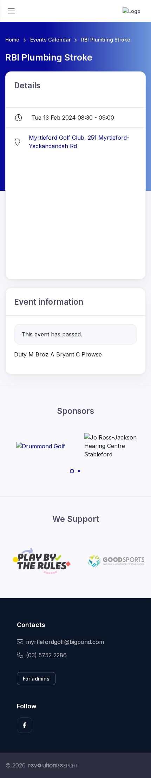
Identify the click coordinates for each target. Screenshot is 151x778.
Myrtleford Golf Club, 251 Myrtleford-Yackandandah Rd (79, 142)
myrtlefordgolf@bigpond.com (65, 641)
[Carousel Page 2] (79, 471)
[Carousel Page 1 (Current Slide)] (72, 471)
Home (12, 40)
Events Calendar (50, 40)
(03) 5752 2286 (46, 655)
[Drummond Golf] (40, 445)
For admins (36, 679)
